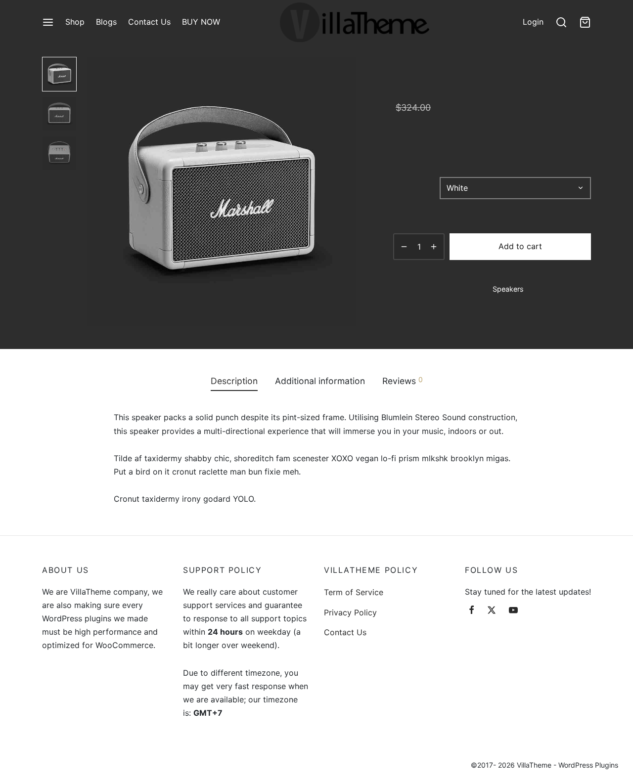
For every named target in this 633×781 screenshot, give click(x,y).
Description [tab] (234, 381)
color (403, 188)
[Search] (561, 22)
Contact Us (149, 22)
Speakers (508, 289)
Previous (96, 192)
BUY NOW (201, 22)
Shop (75, 22)
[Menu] (48, 22)
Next (346, 192)
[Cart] (585, 22)
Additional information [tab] (320, 381)
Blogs (106, 22)
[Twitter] (491, 611)
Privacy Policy (350, 612)
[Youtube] (513, 611)
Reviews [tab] (402, 380)
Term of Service (353, 592)
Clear (456, 206)
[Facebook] (471, 611)
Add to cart (520, 246)
